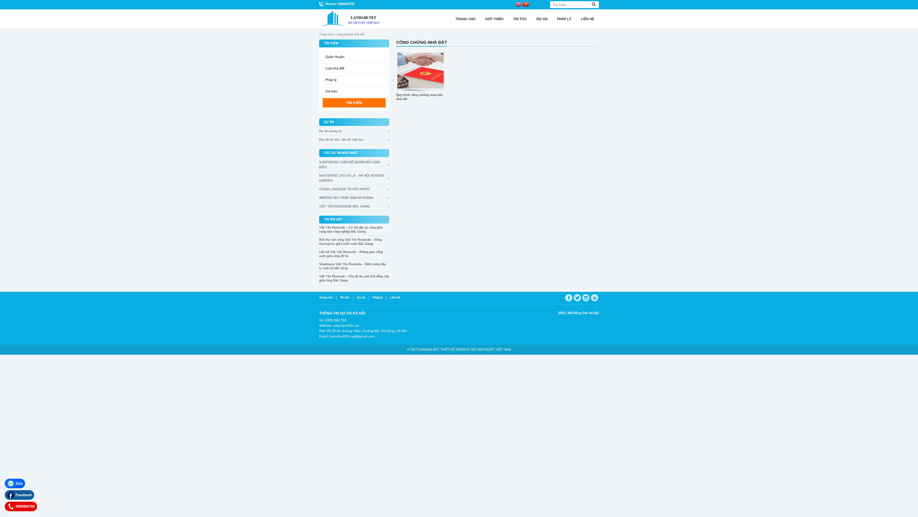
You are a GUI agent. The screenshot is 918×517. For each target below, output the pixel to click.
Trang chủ (465, 19)
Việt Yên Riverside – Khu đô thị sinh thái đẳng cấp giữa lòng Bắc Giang (354, 278)
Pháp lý (564, 19)
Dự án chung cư (330, 131)
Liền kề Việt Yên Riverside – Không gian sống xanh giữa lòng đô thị (351, 254)
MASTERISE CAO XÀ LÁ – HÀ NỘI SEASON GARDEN (351, 178)
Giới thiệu (494, 19)
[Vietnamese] (526, 4)
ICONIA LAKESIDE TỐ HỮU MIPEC (344, 189)
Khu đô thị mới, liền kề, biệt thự (341, 139)
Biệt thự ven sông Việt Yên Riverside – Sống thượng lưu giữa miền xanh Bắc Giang (350, 242)
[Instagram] (586, 297)
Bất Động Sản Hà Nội (583, 313)
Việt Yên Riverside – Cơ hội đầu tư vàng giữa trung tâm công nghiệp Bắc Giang (351, 229)
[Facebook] (568, 297)
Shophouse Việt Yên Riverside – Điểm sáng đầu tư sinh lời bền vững (352, 266)
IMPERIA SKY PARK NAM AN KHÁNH (346, 198)
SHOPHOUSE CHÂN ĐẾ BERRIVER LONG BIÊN (349, 164)
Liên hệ (587, 19)
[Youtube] (594, 297)
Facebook (24, 495)
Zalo (19, 483)
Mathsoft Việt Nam (494, 349)
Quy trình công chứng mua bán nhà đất (419, 97)
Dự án (541, 19)
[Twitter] (577, 297)
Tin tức (520, 19)
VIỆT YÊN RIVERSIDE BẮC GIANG (344, 206)
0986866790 (25, 506)
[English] (518, 4)
